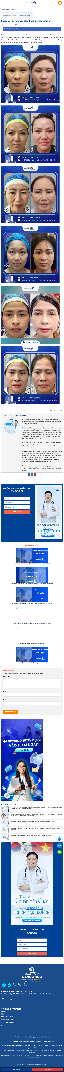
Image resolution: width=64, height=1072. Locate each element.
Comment (6, 676)
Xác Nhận (17, 512)
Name (4, 691)
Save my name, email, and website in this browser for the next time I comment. (28, 708)
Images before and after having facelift (32, 643)
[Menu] (3, 2)
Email (4, 699)
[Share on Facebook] (29, 474)
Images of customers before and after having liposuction (32, 564)
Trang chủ (5, 9)
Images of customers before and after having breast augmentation (32, 583)
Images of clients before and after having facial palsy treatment (32, 603)
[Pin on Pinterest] (35, 474)
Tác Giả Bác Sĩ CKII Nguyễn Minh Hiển (14, 415)
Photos (13, 9)
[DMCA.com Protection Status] (6, 1027)
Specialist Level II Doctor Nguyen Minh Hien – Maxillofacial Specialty (30, 835)
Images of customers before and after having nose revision (32, 623)
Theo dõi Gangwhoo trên (8, 24)
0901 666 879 (16, 1069)
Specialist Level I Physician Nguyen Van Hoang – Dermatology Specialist (32, 821)
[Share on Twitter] (32, 474)
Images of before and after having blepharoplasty (32, 663)
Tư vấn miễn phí (47, 1069)
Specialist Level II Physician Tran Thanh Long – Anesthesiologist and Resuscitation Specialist (35, 828)
